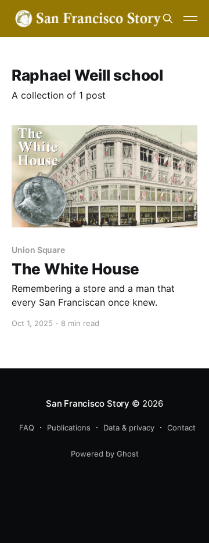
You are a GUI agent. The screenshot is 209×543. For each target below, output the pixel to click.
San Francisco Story (87, 403)
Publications (69, 427)
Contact (181, 427)
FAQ (26, 427)
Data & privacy (128, 427)
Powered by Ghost (105, 453)
